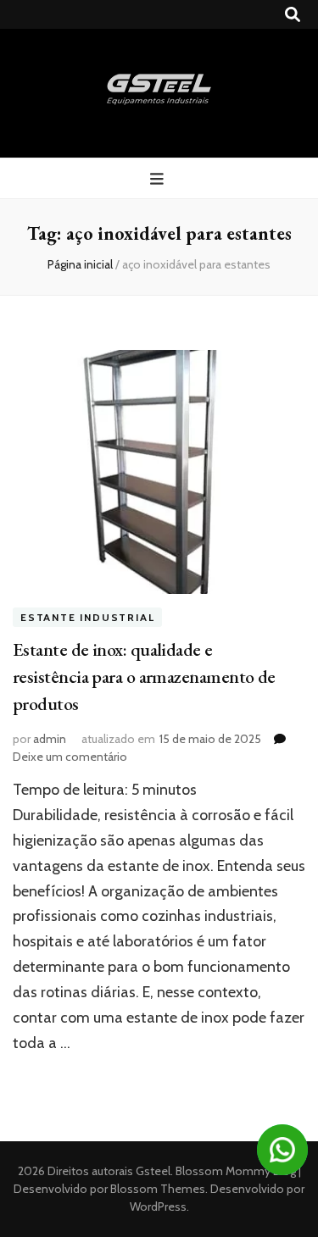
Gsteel (153, 1171)
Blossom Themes (156, 1188)
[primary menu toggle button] (159, 179)
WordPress (158, 1206)
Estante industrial (87, 617)
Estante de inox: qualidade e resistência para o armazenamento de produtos (144, 676)
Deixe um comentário (70, 756)
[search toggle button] (292, 15)
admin (49, 738)
